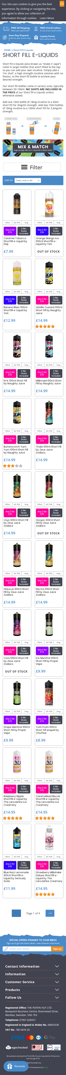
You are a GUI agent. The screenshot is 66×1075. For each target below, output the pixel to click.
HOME (7, 50)
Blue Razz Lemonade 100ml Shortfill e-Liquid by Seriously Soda (16, 877)
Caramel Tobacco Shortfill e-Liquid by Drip (15, 241)
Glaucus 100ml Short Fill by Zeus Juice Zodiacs (16, 592)
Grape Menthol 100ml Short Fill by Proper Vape (17, 730)
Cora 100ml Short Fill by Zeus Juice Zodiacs (16, 661)
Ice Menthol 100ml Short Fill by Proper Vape (47, 661)
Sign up (57, 948)
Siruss (46, 1067)
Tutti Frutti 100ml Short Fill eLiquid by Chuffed (47, 730)
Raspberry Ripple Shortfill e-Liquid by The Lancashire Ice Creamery (15, 801)
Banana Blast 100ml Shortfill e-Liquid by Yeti (15, 310)
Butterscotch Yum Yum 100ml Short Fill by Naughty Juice (16, 449)
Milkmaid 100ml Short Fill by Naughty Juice (49, 382)
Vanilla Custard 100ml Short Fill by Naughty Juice (49, 310)
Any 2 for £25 (42, 300)
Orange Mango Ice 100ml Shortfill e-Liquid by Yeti (47, 241)
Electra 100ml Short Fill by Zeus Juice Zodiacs (47, 592)
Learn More (47, 18)
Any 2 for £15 (10, 231)
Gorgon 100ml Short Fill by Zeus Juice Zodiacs (48, 523)
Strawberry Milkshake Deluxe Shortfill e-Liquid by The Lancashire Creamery (49, 877)
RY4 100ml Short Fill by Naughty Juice (15, 382)
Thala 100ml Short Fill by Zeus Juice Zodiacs (48, 449)
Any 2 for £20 (42, 231)
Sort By (8, 180)
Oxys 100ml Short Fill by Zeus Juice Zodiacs (16, 523)
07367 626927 (27, 1020)
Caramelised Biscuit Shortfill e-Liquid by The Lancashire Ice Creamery (48, 801)
